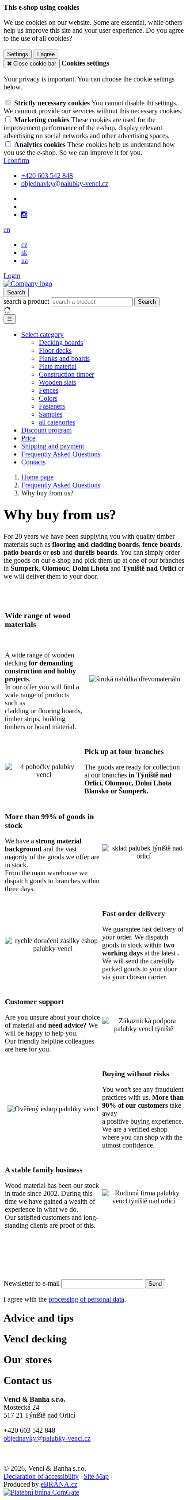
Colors (48, 398)
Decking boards (61, 342)
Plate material (57, 366)
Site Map (96, 1476)
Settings (17, 54)
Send (155, 1283)
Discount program (46, 430)
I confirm (16, 160)
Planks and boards (64, 358)
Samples (50, 414)
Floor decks (55, 350)
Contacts (33, 462)
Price (28, 438)
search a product (27, 301)
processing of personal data (86, 1299)
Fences (48, 390)
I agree (46, 54)
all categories (57, 422)
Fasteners (52, 406)
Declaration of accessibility (41, 1476)
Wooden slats (57, 382)
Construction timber (66, 374)
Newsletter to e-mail (32, 1283)
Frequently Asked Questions (60, 454)
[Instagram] (24, 214)
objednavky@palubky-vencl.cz (47, 1438)
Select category (42, 334)
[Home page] (28, 283)
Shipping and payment (52, 446)
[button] (7, 229)
